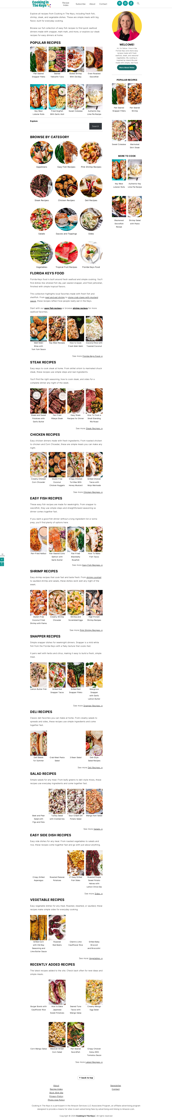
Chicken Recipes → (93, 492)
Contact (103, 4)
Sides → (99, 893)
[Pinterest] (119, 3)
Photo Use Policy (56, 1100)
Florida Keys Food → (93, 356)
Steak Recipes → (94, 428)
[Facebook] (131, 3)
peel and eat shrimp (55, 297)
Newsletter (115, 1085)
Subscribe (81, 4)
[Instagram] (125, 3)
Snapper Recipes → (93, 706)
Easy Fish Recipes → (92, 565)
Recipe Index (65, 4)
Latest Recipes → (94, 1062)
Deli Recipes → (95, 767)
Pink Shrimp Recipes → (91, 630)
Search (95, 126)
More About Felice (126, 68)
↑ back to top (86, 1078)
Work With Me (56, 1093)
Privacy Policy (56, 1096)
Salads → (98, 829)
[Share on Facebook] (2, 559)
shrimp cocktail (93, 577)
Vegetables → (96, 958)
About (92, 4)
